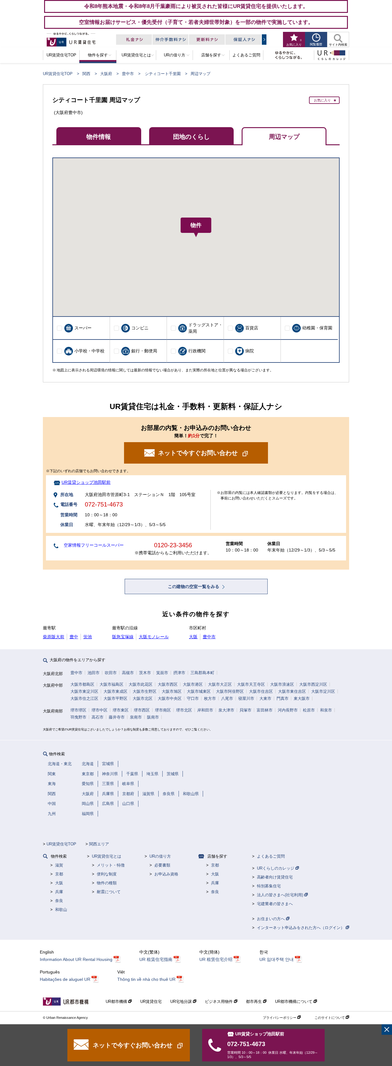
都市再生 (254, 1001)
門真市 (282, 698)
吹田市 (111, 673)
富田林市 (265, 710)
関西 (86, 73)
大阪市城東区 (199, 691)
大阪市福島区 (111, 684)
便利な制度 (107, 874)
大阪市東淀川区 (84, 691)
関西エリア (99, 844)
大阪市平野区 (115, 698)
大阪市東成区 (115, 691)
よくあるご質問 (271, 856)
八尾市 (227, 698)
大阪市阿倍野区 (230, 691)
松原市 (309, 710)
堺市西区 (142, 710)
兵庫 (59, 892)
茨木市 (145, 673)
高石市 (98, 717)
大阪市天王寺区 (251, 684)
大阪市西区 (168, 684)
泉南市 (136, 717)
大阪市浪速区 (282, 684)
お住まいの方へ (271, 918)
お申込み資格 (166, 874)
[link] (387, 1029)
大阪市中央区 (170, 698)
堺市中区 (99, 710)
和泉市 (326, 710)
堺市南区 (163, 710)
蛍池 (87, 636)
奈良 (59, 900)
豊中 (74, 636)
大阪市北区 (143, 698)
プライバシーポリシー (280, 1017)
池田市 (94, 673)
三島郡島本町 (202, 673)
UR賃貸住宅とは (106, 856)
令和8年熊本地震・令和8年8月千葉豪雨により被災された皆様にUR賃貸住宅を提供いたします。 (196, 6)
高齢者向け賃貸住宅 (275, 877)
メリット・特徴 (111, 865)
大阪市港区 (193, 684)
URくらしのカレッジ (276, 868)
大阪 (193, 636)
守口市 (193, 698)
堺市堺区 (78, 710)
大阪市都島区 (82, 684)
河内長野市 (288, 710)
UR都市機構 (117, 1001)
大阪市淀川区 (323, 691)
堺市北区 (184, 710)
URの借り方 (160, 856)
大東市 (265, 698)
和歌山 (61, 909)
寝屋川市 (246, 698)
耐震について (109, 892)
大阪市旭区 (172, 691)
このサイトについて (330, 1017)
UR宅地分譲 (181, 1001)
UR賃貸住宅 (151, 1001)
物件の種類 (107, 883)
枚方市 (210, 698)
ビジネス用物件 (219, 1001)
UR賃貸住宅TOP (58, 73)
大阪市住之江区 (84, 698)
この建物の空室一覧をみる (194, 586)
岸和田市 (205, 710)
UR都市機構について (294, 1001)
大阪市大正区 (220, 684)
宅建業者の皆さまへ (275, 903)
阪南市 (153, 717)
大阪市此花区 (141, 684)
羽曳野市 (78, 717)
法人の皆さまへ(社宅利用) (280, 895)
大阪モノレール (154, 636)
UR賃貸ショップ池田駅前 (86, 482)
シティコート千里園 (163, 73)
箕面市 (162, 673)
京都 (59, 874)
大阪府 (106, 73)
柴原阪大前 (53, 636)
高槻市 (128, 673)
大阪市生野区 (144, 691)
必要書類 (162, 865)
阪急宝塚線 (123, 636)
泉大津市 (226, 710)
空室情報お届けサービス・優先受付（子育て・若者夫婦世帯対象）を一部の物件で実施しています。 (196, 22)
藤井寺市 (117, 717)
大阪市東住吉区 (292, 691)
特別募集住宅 (269, 886)
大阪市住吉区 (261, 691)
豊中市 (128, 73)
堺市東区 (121, 710)
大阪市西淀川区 (313, 684)
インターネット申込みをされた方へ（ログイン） (301, 927)
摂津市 (179, 673)
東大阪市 (302, 698)
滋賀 (59, 865)
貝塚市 (245, 710)
